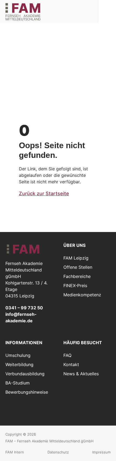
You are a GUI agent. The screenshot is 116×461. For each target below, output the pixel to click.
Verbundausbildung (25, 373)
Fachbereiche (77, 276)
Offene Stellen (77, 267)
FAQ (67, 355)
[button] (107, 11)
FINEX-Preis (75, 285)
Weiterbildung (19, 364)
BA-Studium (17, 383)
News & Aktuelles (81, 373)
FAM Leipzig (75, 258)
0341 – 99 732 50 (24, 307)
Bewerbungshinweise (26, 392)
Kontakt (71, 364)
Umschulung (17, 355)
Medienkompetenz (82, 294)
